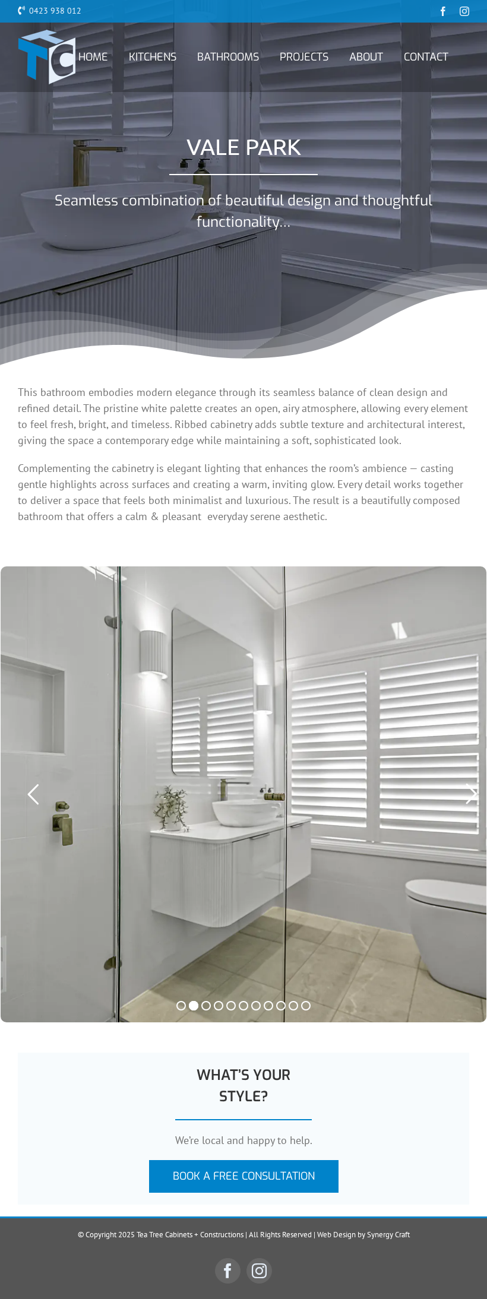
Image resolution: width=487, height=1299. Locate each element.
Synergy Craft (388, 1235)
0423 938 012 (55, 10)
